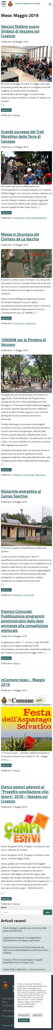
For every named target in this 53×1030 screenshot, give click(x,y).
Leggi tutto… (6, 110)
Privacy (5, 1025)
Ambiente (18, 474)
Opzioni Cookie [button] (24, 1015)
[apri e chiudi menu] (3, 2)
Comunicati (19, 217)
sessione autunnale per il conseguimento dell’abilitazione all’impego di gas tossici (22, 939)
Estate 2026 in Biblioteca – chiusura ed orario (24, 969)
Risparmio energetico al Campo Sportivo (21, 493)
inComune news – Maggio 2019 (23, 682)
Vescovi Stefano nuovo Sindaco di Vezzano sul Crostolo (20, 31)
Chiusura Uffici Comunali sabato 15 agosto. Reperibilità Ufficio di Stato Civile (23, 961)
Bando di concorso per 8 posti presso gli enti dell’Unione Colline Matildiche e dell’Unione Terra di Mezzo (26, 950)
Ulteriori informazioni (25, 1006)
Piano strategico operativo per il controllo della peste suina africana (24, 929)
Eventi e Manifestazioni (36, 217)
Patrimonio (30, 323)
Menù (4, 6)
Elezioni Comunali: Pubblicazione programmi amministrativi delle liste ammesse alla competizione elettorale (24, 620)
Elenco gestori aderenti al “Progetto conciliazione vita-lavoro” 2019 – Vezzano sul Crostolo (25, 794)
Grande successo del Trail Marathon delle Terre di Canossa (22, 136)
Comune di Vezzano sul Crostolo (27, 3)
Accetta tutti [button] (23, 1020)
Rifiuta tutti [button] (37, 1015)
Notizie (17, 115)
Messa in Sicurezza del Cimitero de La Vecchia (20, 236)
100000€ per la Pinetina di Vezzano (23, 342)
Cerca (3, 907)
